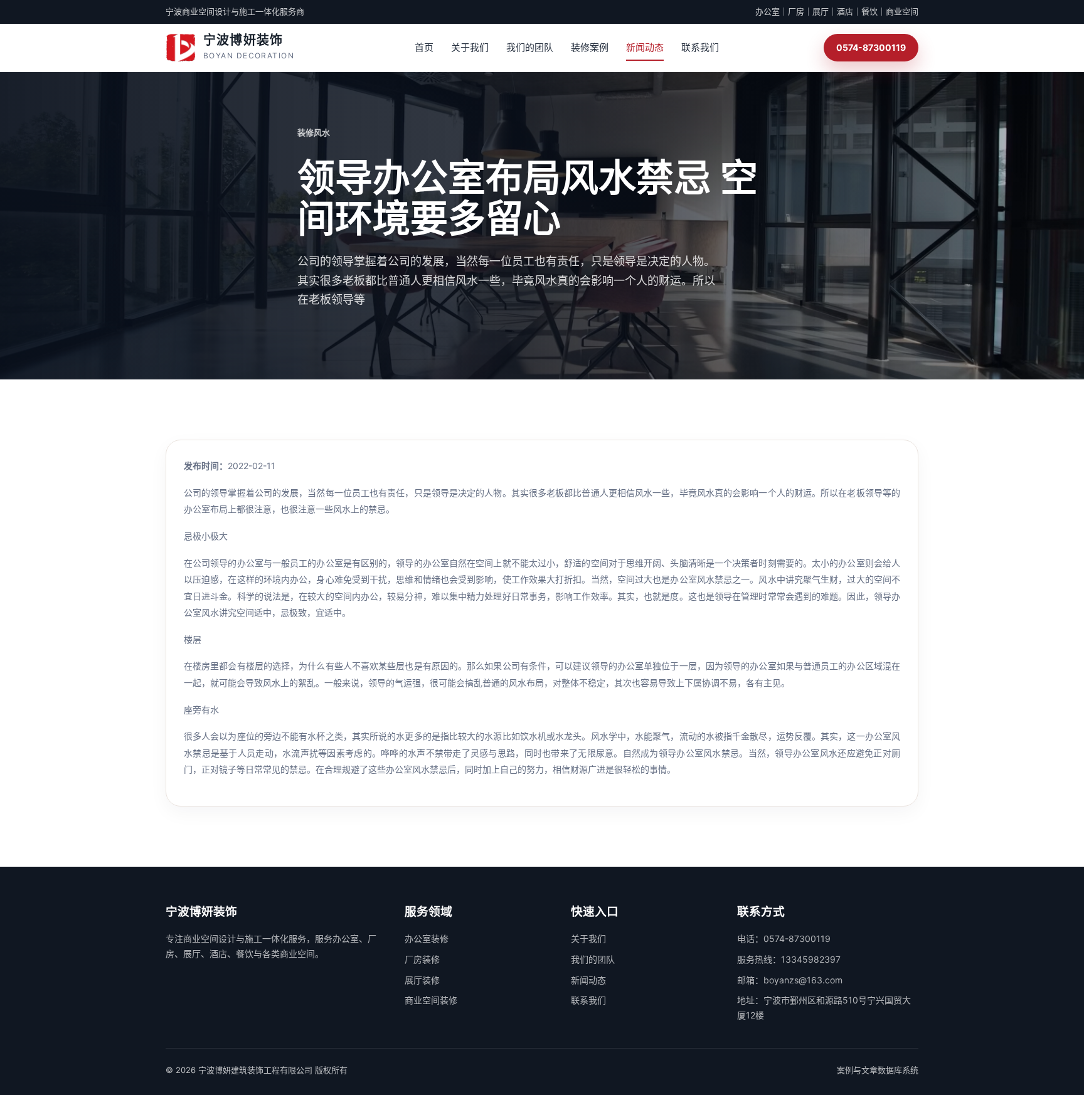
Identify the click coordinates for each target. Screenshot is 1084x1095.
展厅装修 (422, 980)
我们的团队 (529, 47)
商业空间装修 (431, 1000)
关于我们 (470, 47)
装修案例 (589, 47)
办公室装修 (427, 938)
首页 (424, 47)
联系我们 (700, 47)
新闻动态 (645, 47)
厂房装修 (422, 959)
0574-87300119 (871, 47)
